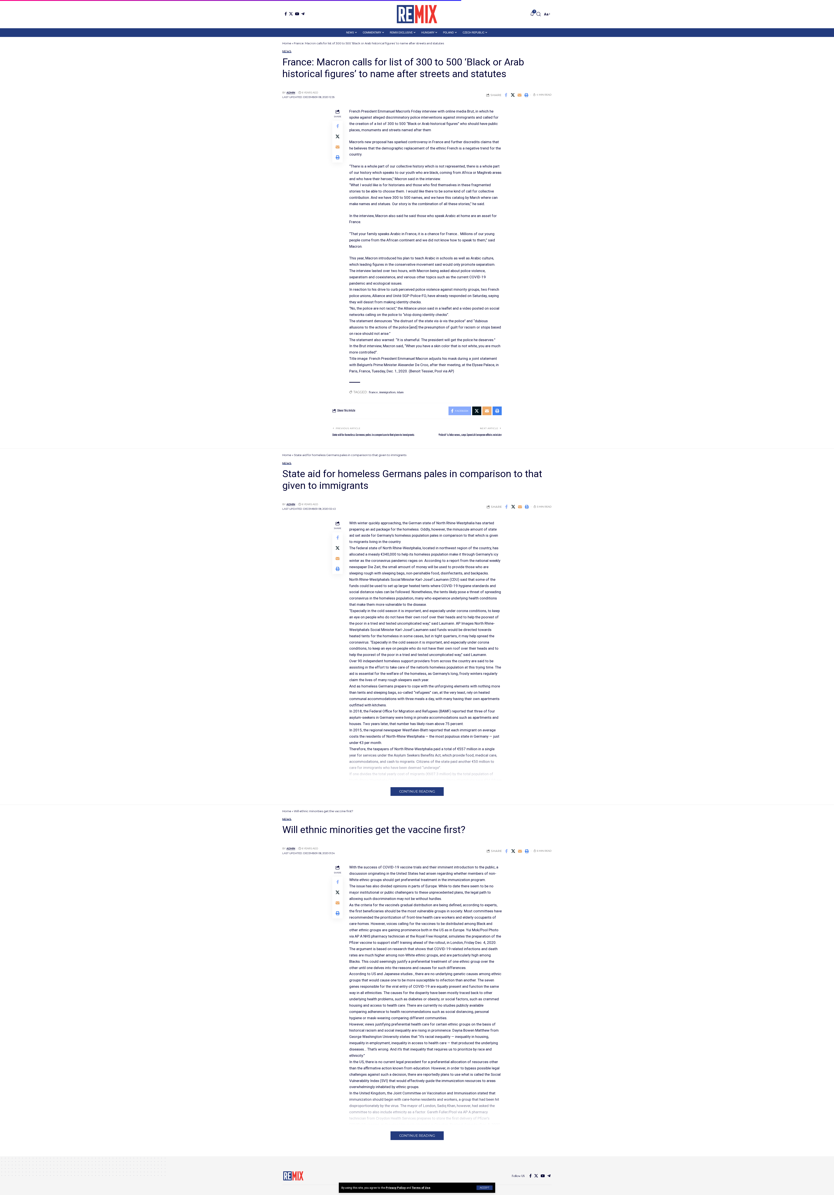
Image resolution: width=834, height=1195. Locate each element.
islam (400, 392)
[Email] (519, 94)
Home (286, 43)
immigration (387, 392)
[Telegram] (303, 14)
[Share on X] (513, 94)
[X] (291, 14)
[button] (485, 1187)
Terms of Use (421, 1187)
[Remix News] (417, 14)
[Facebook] (285, 14)
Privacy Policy (396, 1187)
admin (290, 92)
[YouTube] (297, 14)
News (286, 51)
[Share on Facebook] (506, 94)
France (373, 392)
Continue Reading (417, 791)
